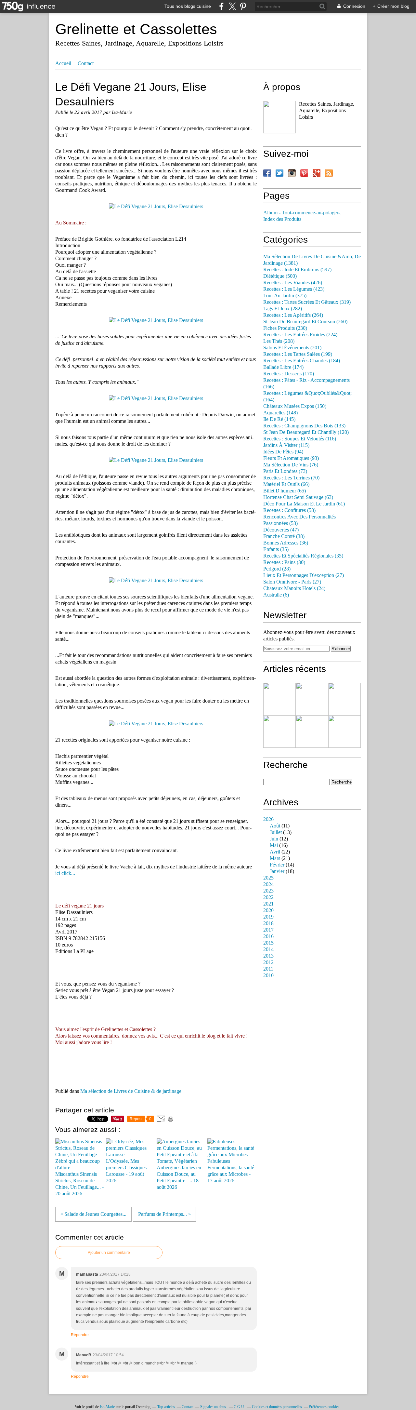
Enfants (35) (276, 549)
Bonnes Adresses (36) (285, 543)
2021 (268, 904)
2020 (268, 910)
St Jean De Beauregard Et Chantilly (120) (306, 432)
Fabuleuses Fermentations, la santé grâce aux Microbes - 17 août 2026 (230, 1171)
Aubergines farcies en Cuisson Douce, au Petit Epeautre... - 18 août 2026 (179, 1177)
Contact (86, 63)
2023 (268, 891)
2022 (268, 897)
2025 (268, 878)
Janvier (277, 871)
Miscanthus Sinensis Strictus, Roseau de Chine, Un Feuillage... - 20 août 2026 (79, 1184)
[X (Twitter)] (232, 6)
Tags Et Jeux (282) (282, 309)
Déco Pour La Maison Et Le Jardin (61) (304, 504)
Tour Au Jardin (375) (284, 296)
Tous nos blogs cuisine (187, 6)
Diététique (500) (280, 276)
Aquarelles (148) (280, 413)
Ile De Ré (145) (279, 419)
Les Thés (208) (278, 341)
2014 (268, 949)
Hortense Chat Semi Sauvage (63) (298, 497)
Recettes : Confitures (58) (289, 510)
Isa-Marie (107, 1406)
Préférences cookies (324, 1406)
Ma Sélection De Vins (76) (290, 465)
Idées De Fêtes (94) (283, 452)
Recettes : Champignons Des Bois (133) (304, 426)
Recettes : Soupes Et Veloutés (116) (299, 439)
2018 (268, 923)
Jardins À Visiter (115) (286, 445)
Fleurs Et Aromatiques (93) (291, 458)
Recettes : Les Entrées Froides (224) (300, 335)
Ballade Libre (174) (283, 367)
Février (277, 865)
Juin (274, 839)
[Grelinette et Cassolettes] (279, 117)
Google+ (316, 173)
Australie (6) (276, 595)
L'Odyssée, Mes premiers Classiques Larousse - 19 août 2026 (126, 1171)
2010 (268, 975)
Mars (275, 858)
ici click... (65, 873)
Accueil (63, 63)
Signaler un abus (213, 1406)
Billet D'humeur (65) (284, 491)
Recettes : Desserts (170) (288, 374)
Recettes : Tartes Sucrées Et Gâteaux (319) (307, 302)
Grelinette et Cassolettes (136, 29)
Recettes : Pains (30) (284, 562)
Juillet (276, 832)
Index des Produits (282, 219)
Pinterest (304, 173)
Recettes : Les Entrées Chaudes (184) (301, 361)
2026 (268, 819)
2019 (268, 917)
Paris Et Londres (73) (285, 471)
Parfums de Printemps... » (164, 1214)
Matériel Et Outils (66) (286, 484)
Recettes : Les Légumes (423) (293, 289)
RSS (329, 173)
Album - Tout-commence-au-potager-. (302, 213)
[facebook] (221, 6)
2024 (268, 884)
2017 (268, 930)
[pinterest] (243, 6)
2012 (268, 962)
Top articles (166, 1406)
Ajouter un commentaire (109, 1252)
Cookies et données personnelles (277, 1406)
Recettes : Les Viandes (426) (292, 283)
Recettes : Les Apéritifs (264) (293, 315)
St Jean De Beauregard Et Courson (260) (305, 322)
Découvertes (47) (281, 530)
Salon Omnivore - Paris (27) (292, 582)
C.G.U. (239, 1406)
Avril (275, 852)
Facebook (267, 173)
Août (275, 826)
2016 (268, 936)
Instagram (292, 173)
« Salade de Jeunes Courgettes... (93, 1214)
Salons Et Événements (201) (292, 348)
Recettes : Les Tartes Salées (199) (297, 354)
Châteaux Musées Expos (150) (294, 406)
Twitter (279, 173)
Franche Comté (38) (284, 536)
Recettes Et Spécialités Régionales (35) (303, 556)
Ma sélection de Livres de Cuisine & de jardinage (130, 1091)
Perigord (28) (277, 569)
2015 (268, 943)
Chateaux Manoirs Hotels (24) (294, 588)
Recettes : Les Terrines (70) (291, 478)
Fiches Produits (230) (285, 328)
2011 (268, 969)
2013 (268, 956)
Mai (274, 845)
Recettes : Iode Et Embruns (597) (297, 270)
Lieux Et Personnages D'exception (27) (303, 575)
